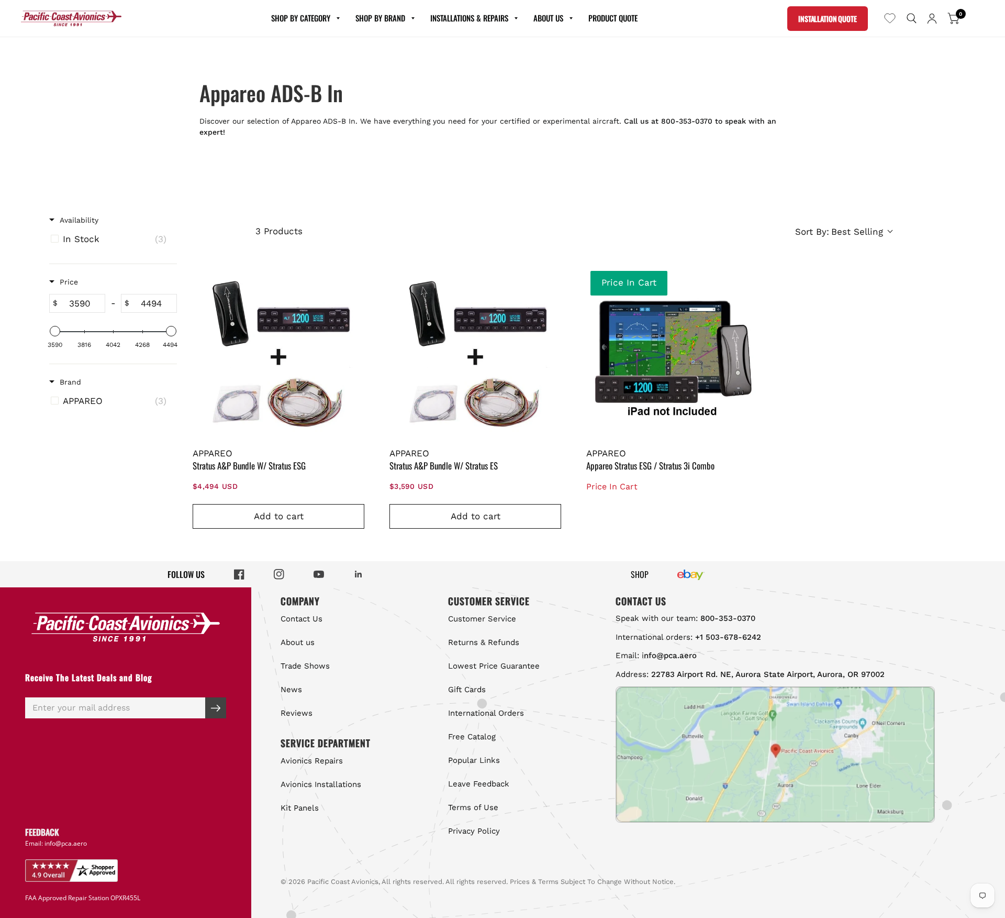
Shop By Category (300, 18)
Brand (70, 382)
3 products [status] (279, 231)
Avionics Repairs (312, 761)
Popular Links (474, 760)
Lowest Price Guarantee (494, 666)
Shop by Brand (380, 18)
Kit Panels (300, 808)
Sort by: (839, 231)
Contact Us (301, 619)
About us (298, 642)
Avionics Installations (321, 784)
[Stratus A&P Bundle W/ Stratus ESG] (278, 353)
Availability (79, 220)
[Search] (911, 18)
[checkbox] (111, 239)
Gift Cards (467, 689)
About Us (548, 18)
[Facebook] (239, 574)
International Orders (486, 713)
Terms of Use (473, 807)
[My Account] (932, 18)
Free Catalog (472, 736)
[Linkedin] (358, 574)
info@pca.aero (65, 843)
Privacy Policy (474, 831)
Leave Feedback (478, 784)
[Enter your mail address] (215, 707)
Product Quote (613, 18)
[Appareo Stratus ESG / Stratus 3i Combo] (672, 353)
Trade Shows (305, 666)
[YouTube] (319, 574)
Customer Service (482, 619)
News (291, 689)
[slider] (55, 331)
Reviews (296, 713)
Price (69, 282)
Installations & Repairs (469, 18)
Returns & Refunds (483, 642)
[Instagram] (279, 574)
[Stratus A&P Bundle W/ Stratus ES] (475, 353)
